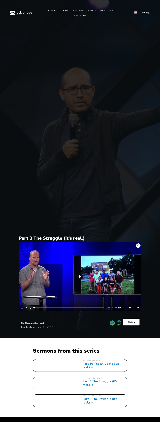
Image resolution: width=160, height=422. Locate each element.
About (103, 11)
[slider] (68, 307)
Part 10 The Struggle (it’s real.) (100, 365)
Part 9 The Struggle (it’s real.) (99, 383)
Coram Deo (80, 16)
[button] (138, 245)
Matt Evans (86, 360)
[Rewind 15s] (22, 308)
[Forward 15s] (31, 308)
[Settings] (138, 308)
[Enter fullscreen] (134, 308)
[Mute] (120, 308)
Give (112, 11)
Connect (65, 11)
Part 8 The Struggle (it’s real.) (99, 401)
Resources (79, 11)
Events (92, 11)
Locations (51, 11)
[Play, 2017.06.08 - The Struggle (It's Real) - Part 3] (26, 308)
